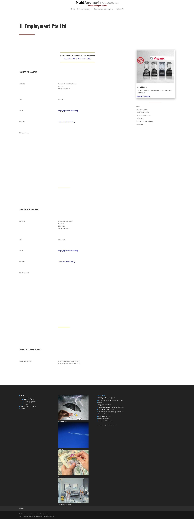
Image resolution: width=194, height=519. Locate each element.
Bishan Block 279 (69, 59)
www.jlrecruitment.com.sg (66, 122)
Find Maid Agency (83, 9)
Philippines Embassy (104, 416)
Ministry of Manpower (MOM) (106, 398)
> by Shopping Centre (144, 115)
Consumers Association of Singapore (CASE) (110, 407)
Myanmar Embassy (103, 418)
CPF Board (101, 402)
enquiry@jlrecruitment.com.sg (68, 111)
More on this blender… (144, 96)
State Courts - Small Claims (106, 409)
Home (73, 9)
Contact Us (119, 9)
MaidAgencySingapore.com (34, 516)
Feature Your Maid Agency (103, 9)
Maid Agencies (23, 513)
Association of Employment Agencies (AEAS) (110, 412)
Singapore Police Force (105, 405)
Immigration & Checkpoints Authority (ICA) (110, 400)
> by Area (140, 118)
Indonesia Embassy (103, 414)
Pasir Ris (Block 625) (84, 59)
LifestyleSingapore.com (42, 513)
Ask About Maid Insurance (105, 421)
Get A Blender (142, 87)
